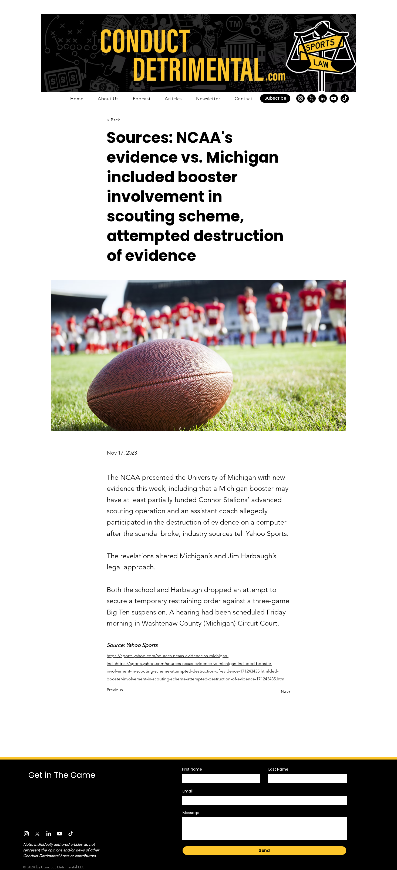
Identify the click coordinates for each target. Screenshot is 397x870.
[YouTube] (333, 98)
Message (191, 813)
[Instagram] (300, 98)
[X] (311, 98)
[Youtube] (59, 833)
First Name (192, 769)
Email (188, 791)
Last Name (278, 769)
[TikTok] (345, 98)
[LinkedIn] (322, 98)
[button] (275, 98)
